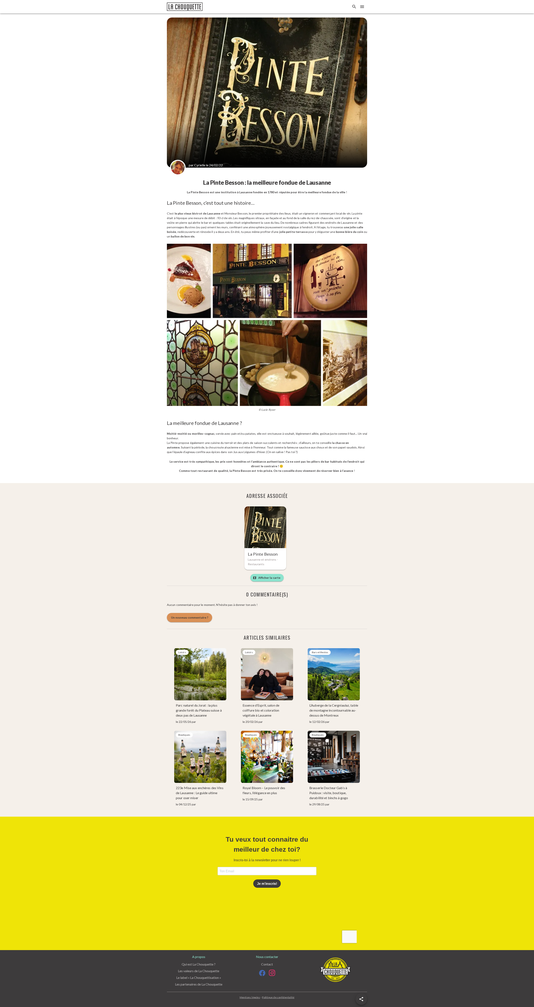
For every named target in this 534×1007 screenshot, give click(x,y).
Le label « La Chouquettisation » (198, 977)
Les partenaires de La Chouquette (198, 984)
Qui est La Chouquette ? (198, 964)
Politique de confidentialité (278, 997)
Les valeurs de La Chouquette (198, 971)
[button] (361, 999)
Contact (267, 964)
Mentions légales (250, 997)
